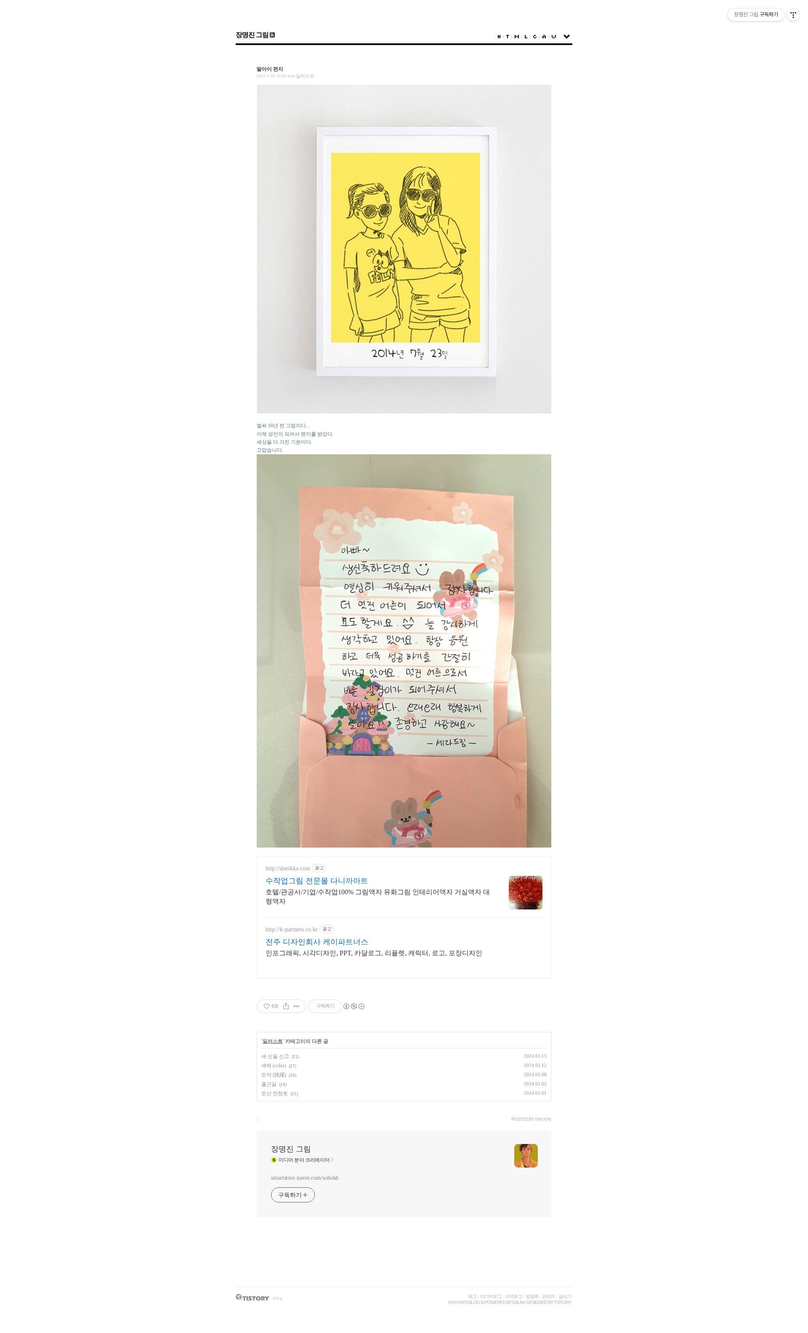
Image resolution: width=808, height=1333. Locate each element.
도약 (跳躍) (273, 1075)
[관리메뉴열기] (793, 14)
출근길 (268, 1084)
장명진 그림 (252, 34)
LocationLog (526, 37)
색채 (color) (273, 1066)
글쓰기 (564, 1296)
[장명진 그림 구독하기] (271, 34)
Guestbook (535, 37)
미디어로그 (490, 1296)
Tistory (562, 1302)
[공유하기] (286, 1006)
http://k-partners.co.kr (292, 929)
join (276, 1298)
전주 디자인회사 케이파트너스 (317, 942)
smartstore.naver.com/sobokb (305, 1178)
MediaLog (517, 37)
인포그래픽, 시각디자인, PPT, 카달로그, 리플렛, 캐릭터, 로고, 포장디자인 (374, 953)
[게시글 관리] (296, 1006)
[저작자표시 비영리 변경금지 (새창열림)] (353, 1006)
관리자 (548, 1296)
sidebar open (566, 37)
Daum (518, 1302)
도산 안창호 (274, 1093)
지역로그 (513, 1296)
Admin (544, 37)
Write (554, 37)
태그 (472, 1296)
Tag (507, 37)
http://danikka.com (288, 868)
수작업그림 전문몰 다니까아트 (317, 881)
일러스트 (305, 75)
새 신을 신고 (275, 1056)
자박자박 (456, 1302)
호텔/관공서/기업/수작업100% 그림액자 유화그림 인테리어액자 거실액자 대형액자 (378, 896)
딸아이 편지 (270, 69)
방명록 (532, 1296)
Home (499, 37)
